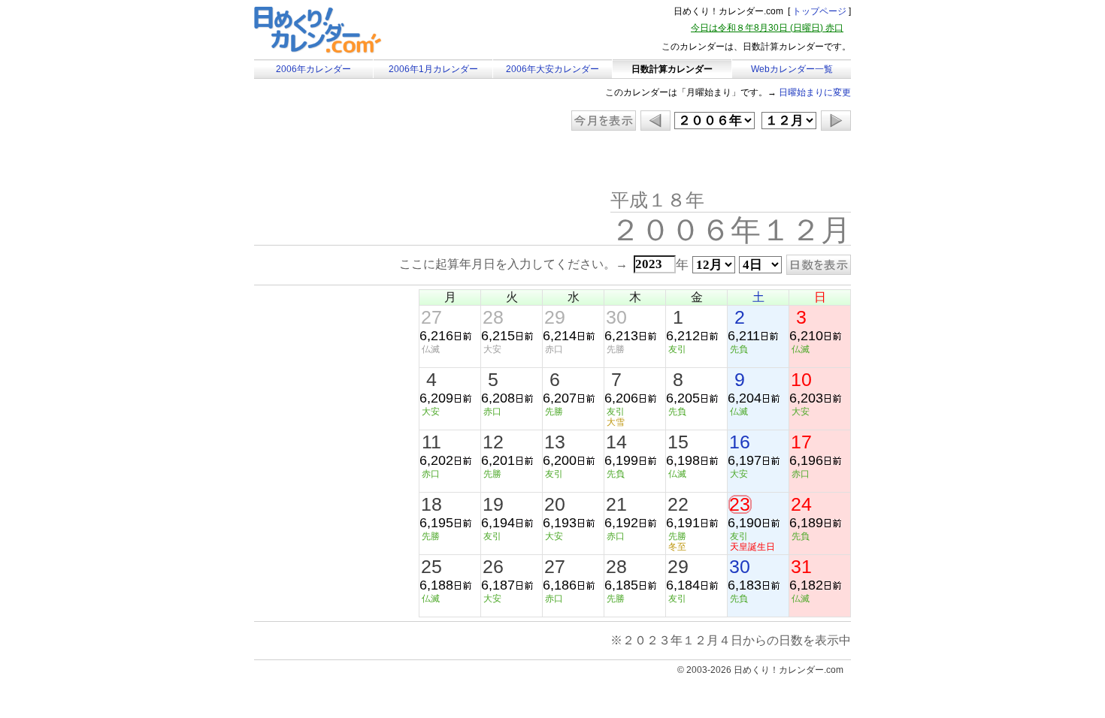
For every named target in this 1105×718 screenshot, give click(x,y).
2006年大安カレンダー (552, 69)
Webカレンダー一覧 (792, 69)
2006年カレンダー (313, 69)
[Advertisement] (381, 161)
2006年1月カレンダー (433, 69)
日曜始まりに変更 (815, 92)
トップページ (819, 11)
